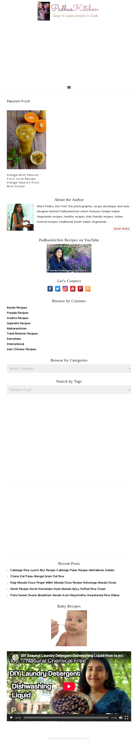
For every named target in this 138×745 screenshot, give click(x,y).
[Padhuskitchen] (69, 21)
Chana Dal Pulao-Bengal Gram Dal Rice (37, 576)
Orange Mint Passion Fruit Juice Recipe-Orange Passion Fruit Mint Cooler (23, 180)
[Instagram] (65, 289)
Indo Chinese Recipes (21, 349)
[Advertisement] (74, 51)
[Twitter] (58, 289)
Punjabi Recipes (18, 312)
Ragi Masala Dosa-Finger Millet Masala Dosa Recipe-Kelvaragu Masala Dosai (63, 582)
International (15, 344)
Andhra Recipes (18, 318)
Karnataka (14, 338)
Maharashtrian (17, 328)
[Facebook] (50, 289)
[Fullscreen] (126, 717)
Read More (122, 228)
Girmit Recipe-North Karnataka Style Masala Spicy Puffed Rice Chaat (57, 589)
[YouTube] (73, 289)
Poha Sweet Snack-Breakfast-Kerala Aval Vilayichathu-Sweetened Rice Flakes (65, 595)
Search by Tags (69, 381)
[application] (69, 686)
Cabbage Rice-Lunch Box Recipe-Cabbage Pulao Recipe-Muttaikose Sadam (62, 570)
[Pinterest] (80, 289)
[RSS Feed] (88, 289)
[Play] (11, 717)
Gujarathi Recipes (19, 323)
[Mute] (121, 717)
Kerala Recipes (17, 307)
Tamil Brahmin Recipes (22, 333)
